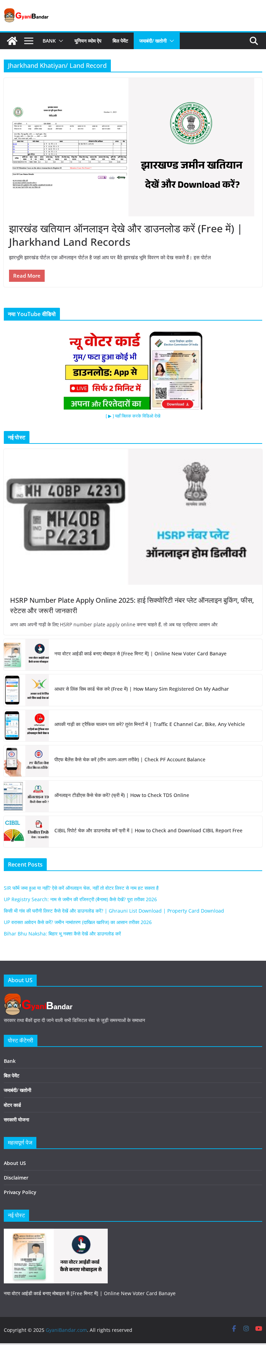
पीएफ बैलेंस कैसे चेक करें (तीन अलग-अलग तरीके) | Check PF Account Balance (129, 759)
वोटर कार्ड (12, 1105)
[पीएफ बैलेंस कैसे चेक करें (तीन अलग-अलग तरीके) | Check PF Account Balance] (26, 761)
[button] (59, 41)
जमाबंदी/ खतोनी (153, 40)
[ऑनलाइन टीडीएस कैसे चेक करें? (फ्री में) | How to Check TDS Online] (26, 796)
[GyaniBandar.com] (12, 41)
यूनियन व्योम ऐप (87, 40)
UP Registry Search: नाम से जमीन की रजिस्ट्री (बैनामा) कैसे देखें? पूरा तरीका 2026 (80, 899)
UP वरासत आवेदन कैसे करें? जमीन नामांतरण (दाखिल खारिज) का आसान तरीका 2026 (78, 922)
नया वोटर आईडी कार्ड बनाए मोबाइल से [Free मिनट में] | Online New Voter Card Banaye (140, 653)
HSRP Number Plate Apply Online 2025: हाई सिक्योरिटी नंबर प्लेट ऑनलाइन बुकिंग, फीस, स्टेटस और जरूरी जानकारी (132, 605)
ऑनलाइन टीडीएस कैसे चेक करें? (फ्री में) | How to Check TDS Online (121, 795)
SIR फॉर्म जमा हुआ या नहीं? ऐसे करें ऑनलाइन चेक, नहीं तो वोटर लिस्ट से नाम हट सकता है (81, 888)
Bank (49, 40)
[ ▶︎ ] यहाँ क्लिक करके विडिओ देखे (133, 416)
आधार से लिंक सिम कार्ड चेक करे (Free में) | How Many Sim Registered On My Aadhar (141, 688)
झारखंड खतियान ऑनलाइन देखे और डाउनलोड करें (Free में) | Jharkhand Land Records (126, 235)
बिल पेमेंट (120, 40)
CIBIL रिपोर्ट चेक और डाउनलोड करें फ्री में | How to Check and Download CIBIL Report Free (148, 830)
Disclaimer (16, 1177)
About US (15, 1163)
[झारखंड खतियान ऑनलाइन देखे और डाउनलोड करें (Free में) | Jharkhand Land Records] (133, 147)
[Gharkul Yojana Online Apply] (56, 1233)
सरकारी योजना (16, 1119)
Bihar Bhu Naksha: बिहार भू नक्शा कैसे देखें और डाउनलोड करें (62, 933)
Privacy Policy (20, 1192)
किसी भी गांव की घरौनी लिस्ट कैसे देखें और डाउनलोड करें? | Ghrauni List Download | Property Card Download (114, 910)
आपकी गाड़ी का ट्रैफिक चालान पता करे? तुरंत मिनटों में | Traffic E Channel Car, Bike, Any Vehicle (149, 724)
